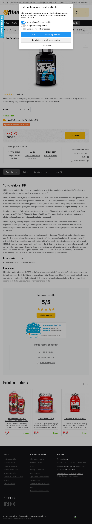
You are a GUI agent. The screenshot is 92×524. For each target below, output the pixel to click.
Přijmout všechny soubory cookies (46, 34)
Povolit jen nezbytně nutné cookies (46, 40)
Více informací (46, 45)
